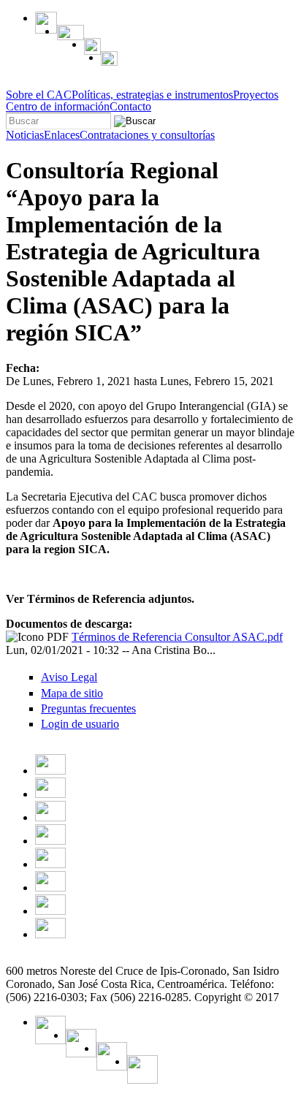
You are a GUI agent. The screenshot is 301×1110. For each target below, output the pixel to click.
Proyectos (255, 95)
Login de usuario (80, 724)
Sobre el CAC (39, 95)
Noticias (25, 135)
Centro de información (58, 107)
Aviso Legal (69, 677)
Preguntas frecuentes (88, 708)
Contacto (130, 107)
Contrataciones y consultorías (147, 135)
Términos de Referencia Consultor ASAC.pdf (177, 637)
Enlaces (62, 135)
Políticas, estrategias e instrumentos (152, 95)
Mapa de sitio (72, 693)
